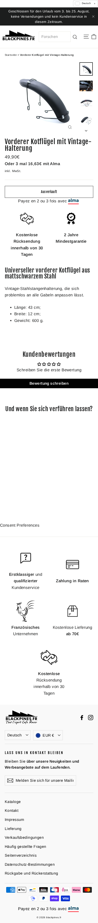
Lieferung (13, 829)
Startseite (11, 54)
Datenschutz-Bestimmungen (30, 864)
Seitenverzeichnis (21, 855)
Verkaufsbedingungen (24, 837)
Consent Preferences (19, 525)
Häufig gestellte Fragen (25, 846)
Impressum (14, 820)
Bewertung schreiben (49, 383)
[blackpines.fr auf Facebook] (81, 717)
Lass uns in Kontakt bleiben (34, 752)
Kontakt (11, 810)
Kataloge (13, 802)
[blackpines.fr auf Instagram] (90, 717)
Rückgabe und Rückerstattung (31, 873)
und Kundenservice (25, 581)
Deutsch (14, 735)
